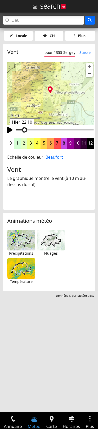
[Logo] (53, 6)
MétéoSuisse (85, 296)
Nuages (51, 253)
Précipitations (21, 253)
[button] (89, 66)
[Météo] (35, 7)
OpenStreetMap (51, 122)
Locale (21, 35)
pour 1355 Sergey (59, 52)
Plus (81, 35)
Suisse (85, 52)
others (68, 122)
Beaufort (54, 157)
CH (52, 35)
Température (21, 281)
